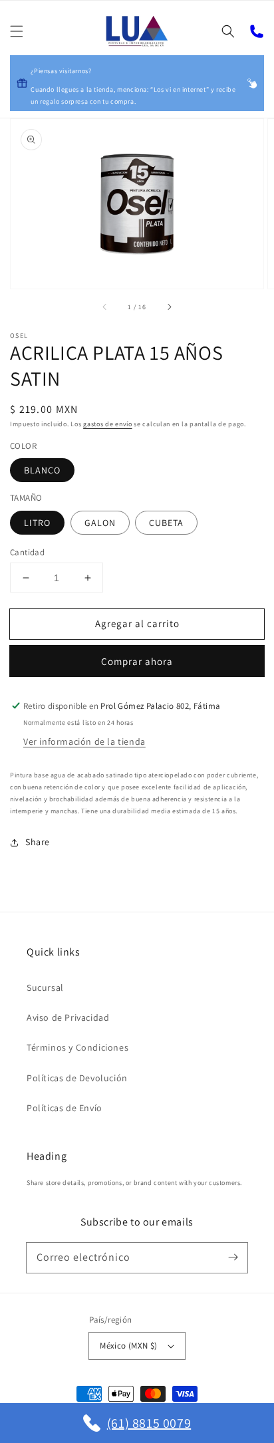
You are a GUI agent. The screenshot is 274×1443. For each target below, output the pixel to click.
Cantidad (27, 552)
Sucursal (45, 987)
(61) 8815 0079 (149, 1423)
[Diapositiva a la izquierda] (105, 307)
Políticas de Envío (64, 1108)
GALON (100, 523)
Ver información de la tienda (84, 741)
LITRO (37, 523)
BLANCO (42, 470)
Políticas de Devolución (77, 1078)
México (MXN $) (129, 1345)
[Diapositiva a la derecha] (169, 307)
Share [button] (37, 842)
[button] (16, 31)
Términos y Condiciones (77, 1047)
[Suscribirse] (232, 1257)
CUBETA (166, 523)
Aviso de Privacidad (68, 1017)
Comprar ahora (137, 661)
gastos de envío (107, 424)
